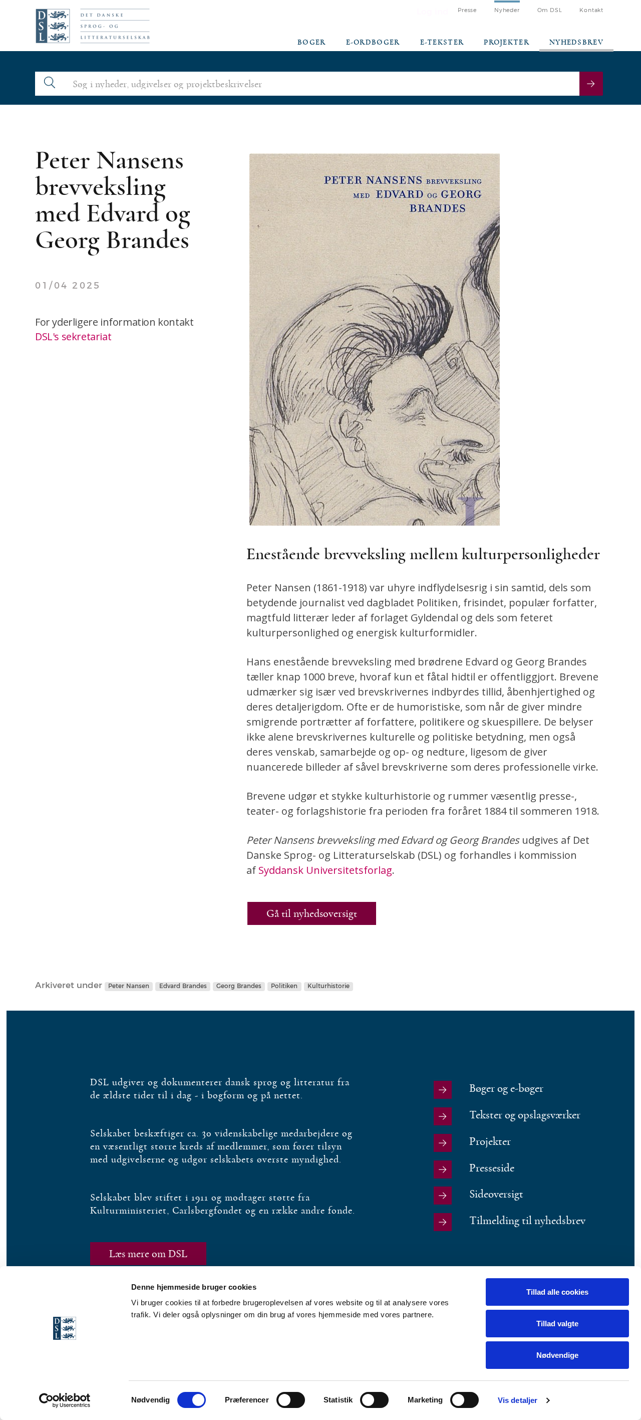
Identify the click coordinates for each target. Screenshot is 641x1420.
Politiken (284, 986)
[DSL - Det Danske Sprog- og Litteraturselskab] (92, 26)
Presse (467, 10)
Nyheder (507, 10)
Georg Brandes (238, 986)
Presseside (491, 1168)
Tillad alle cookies (557, 1292)
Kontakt (591, 10)
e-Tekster (442, 42)
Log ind (433, 12)
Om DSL (549, 10)
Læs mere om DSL (148, 1253)
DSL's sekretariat (73, 336)
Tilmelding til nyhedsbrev (527, 1221)
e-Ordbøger (373, 42)
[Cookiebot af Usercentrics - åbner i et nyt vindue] (65, 1400)
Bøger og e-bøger (506, 1088)
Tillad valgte (557, 1323)
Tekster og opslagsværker (524, 1115)
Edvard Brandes (183, 986)
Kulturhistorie (328, 986)
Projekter (506, 42)
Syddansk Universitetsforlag (325, 870)
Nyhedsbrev (576, 42)
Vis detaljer (517, 1400)
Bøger (311, 42)
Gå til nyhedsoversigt (311, 913)
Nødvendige (557, 1355)
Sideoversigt (496, 1194)
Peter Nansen (128, 986)
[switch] (290, 1400)
